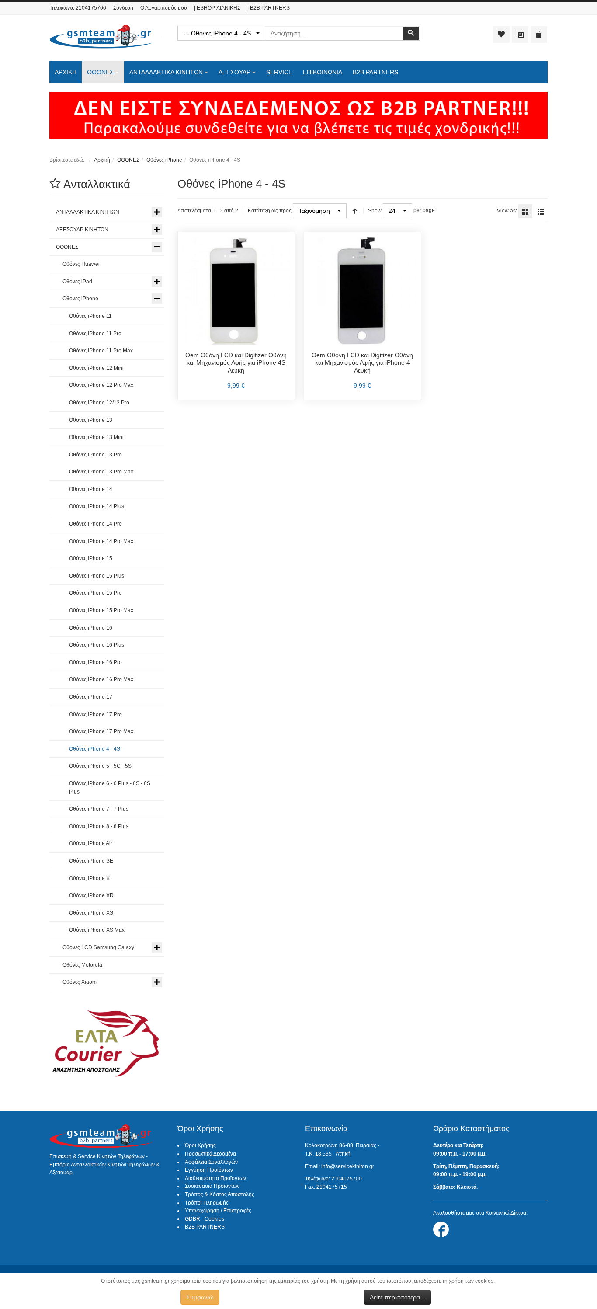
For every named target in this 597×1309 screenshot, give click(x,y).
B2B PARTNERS (205, 1227)
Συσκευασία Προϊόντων (212, 1186)
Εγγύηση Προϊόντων (209, 1170)
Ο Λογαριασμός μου (163, 8)
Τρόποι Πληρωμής (207, 1203)
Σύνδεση (123, 8)
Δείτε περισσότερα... (397, 1297)
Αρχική (102, 160)
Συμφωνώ (200, 1297)
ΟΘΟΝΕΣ (128, 160)
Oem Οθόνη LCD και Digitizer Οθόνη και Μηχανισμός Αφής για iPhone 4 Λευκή (362, 363)
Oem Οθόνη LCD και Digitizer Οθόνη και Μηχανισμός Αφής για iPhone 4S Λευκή (236, 363)
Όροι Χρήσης (200, 1145)
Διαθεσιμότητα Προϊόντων (215, 1178)
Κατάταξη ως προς (270, 211)
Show (375, 211)
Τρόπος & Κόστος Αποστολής (219, 1194)
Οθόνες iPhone (164, 160)
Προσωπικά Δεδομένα (210, 1154)
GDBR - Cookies (204, 1219)
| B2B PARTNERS (268, 8)
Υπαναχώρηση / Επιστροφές (218, 1211)
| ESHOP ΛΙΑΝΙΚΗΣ (217, 8)
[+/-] (355, 211)
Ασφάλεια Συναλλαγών (211, 1162)
